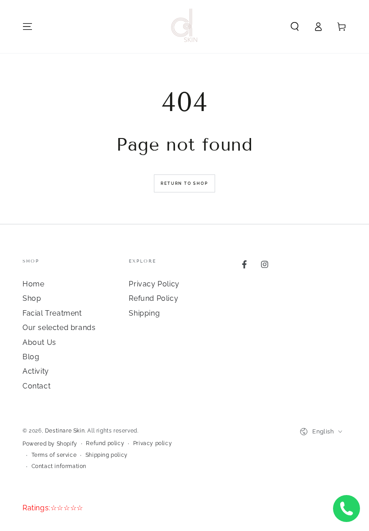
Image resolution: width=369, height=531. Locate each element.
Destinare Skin (65, 431)
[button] (294, 26)
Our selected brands (58, 327)
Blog (30, 357)
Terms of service (54, 455)
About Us (39, 342)
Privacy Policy (154, 284)
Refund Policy (153, 298)
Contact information (59, 466)
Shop (31, 298)
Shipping (144, 313)
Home (33, 284)
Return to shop (184, 183)
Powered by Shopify (49, 444)
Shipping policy (107, 455)
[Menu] (27, 26)
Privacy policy (152, 443)
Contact (36, 386)
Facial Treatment (52, 313)
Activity (35, 371)
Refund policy (105, 443)
